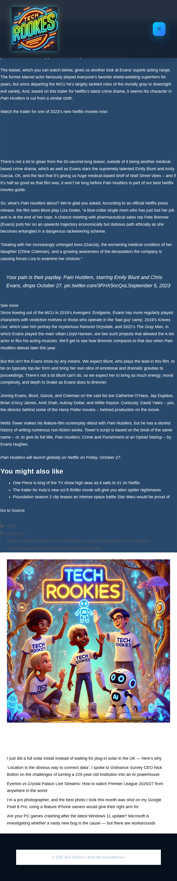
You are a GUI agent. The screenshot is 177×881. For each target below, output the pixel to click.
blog (11, 533)
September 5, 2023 (149, 285)
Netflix (80, 91)
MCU (60, 84)
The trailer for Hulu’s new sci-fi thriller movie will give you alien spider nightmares (87, 490)
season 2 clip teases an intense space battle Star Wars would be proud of (91, 497)
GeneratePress (113, 857)
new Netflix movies (81, 111)
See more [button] (9, 305)
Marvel (28, 77)
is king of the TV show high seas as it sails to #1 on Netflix (76, 483)
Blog (11, 526)
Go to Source (12, 510)
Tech (21, 533)
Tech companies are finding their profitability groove (54, 548)
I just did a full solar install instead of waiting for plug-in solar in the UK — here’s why (84, 758)
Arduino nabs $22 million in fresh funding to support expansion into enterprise (78, 541)
